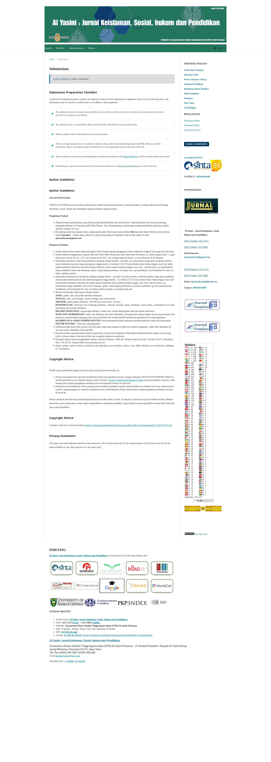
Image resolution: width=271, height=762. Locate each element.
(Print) (75, 622)
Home (51, 59)
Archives (60, 48)
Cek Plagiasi (190, 108)
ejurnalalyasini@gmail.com (68, 656)
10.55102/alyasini (69, 632)
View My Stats (200, 534)
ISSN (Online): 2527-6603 (196, 247)
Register (209, 2)
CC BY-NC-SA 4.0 (72, 635)
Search (220, 48)
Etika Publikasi (191, 93)
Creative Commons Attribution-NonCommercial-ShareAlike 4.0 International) (117, 635)
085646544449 (203, 176)
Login (220, 2)
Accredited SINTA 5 (193, 158)
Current (48, 48)
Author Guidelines (130, 156)
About (91, 48)
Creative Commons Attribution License (125, 380)
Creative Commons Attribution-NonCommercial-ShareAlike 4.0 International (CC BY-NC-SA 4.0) (128, 425)
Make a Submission (196, 144)
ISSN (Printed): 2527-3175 (196, 241)
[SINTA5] (203, 170)
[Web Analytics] (189, 534)
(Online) (96, 622)
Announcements (76, 48)
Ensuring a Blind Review (128, 166)
